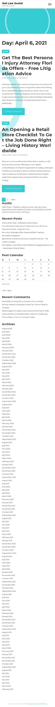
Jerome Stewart (8, 304)
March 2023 (6, 458)
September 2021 (9, 515)
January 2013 (7, 654)
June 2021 (6, 525)
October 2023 (7, 436)
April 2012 (5, 683)
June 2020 (6, 563)
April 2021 (5, 531)
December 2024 (9, 392)
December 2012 (8, 658)
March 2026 (6, 344)
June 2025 (6, 373)
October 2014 (7, 588)
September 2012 (9, 667)
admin (14, 78)
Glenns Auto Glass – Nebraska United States (19, 223)
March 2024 (6, 420)
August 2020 (7, 556)
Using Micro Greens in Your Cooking (28, 301)
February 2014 (7, 613)
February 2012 (7, 689)
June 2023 (6, 449)
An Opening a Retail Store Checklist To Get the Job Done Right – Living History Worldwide (27, 140)
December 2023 (9, 430)
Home (5, 51)
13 (9, 272)
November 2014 (8, 585)
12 (2, 272)
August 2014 (7, 594)
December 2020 (9, 544)
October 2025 (7, 360)
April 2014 (6, 607)
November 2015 (8, 575)
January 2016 (7, 572)
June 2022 (6, 487)
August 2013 (7, 632)
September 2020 (9, 553)
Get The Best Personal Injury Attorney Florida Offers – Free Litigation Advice (27, 65)
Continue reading (15, 111)
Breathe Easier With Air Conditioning (32, 314)
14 (17, 272)
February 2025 (8, 385)
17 (41, 272)
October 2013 (7, 626)
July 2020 (5, 559)
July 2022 (5, 484)
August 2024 (7, 404)
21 (17, 275)
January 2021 (7, 540)
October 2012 (7, 664)
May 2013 (5, 642)
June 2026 (6, 335)
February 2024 (8, 423)
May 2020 (6, 566)
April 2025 (6, 379)
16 (33, 272)
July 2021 (5, 521)
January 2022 (7, 503)
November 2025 (8, 357)
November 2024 (8, 395)
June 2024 (6, 411)
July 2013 (5, 635)
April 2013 (6, 645)
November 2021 (8, 509)
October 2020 (8, 550)
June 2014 (6, 601)
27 (9, 279)
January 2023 (7, 465)
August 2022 (7, 480)
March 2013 (6, 648)
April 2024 (6, 417)
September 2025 (9, 363)
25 (49, 275)
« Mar (4, 290)
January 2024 (7, 427)
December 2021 (8, 506)
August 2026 (7, 329)
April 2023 (6, 455)
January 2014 (7, 616)
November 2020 (8, 547)
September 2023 (9, 439)
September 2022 (9, 477)
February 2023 (8, 461)
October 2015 (7, 578)
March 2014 (6, 610)
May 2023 (6, 452)
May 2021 (5, 528)
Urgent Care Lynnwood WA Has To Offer (32, 311)
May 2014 (5, 604)
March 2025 (6, 382)
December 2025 (8, 354)
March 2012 (6, 686)
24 (41, 275)
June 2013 (6, 639)
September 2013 (9, 629)
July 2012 (5, 673)
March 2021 (6, 534)
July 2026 (5, 332)
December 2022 (8, 468)
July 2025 (5, 370)
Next (13, 200)
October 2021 (7, 512)
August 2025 (7, 366)
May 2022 (5, 490)
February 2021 (7, 537)
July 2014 (5, 597)
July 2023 (5, 446)
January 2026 (7, 351)
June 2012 (6, 677)
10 (41, 268)
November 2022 (8, 471)
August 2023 (7, 442)
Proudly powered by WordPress (36, 704)
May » (9, 290)
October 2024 (7, 398)
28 (18, 279)
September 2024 (9, 401)
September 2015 (9, 582)
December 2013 (8, 620)
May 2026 (6, 338)
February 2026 (8, 348)
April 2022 (6, 493)
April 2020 (6, 569)
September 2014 (9, 591)
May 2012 (5, 680)
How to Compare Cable (25, 317)
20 (10, 275)
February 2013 (7, 651)
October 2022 (7, 474)
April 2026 (6, 341)
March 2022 (6, 496)
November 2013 (8, 623)
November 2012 (8, 661)
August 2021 (7, 518)
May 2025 (5, 376)
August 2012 (7, 670)
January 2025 (7, 389)
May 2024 (6, 414)
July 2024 (5, 408)
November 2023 (8, 433)
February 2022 (8, 499)
